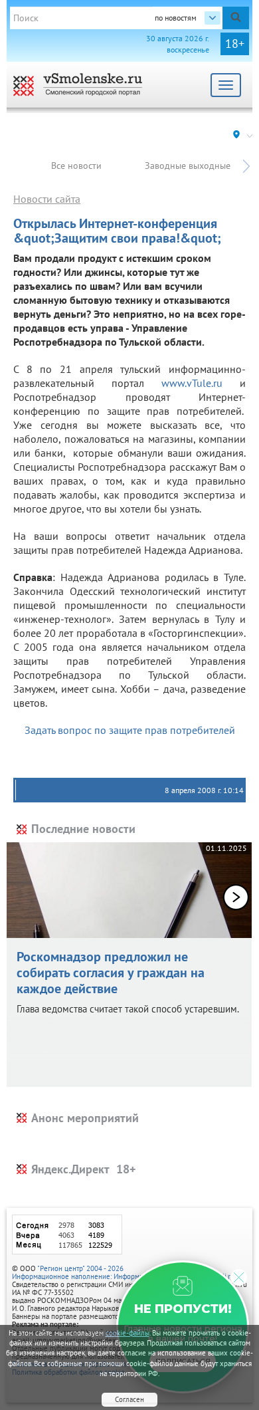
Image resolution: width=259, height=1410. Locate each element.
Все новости (76, 166)
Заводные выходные (187, 166)
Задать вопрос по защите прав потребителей (130, 730)
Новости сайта (46, 198)
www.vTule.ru (191, 383)
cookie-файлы (127, 1333)
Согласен (129, 1399)
